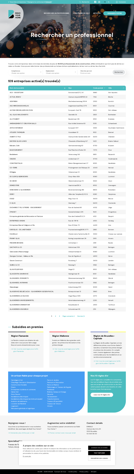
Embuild (48, 2)
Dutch (108, 2)
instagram (98, 2)
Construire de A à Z (81, 13)
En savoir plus (27, 456)
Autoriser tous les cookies (99, 447)
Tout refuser (99, 453)
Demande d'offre (115, 13)
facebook (94, 2)
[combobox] (26, 72)
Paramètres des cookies (99, 458)
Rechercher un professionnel (56, 13)
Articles (97, 13)
